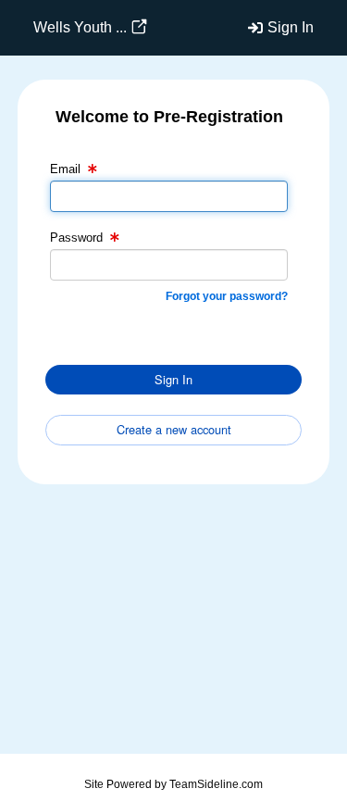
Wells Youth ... (80, 27)
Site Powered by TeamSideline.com (173, 784)
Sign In (290, 27)
